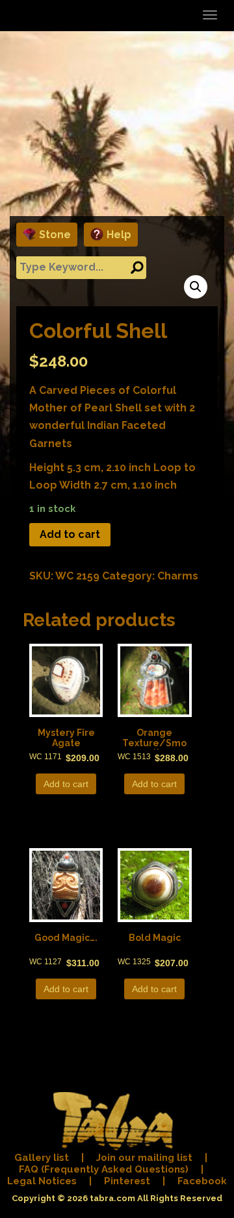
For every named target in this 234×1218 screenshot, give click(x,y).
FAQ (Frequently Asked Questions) (103, 1169)
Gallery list (41, 1157)
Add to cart (70, 534)
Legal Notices (42, 1181)
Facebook (202, 1181)
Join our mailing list (144, 1157)
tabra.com (112, 1198)
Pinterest (127, 1181)
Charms (177, 576)
